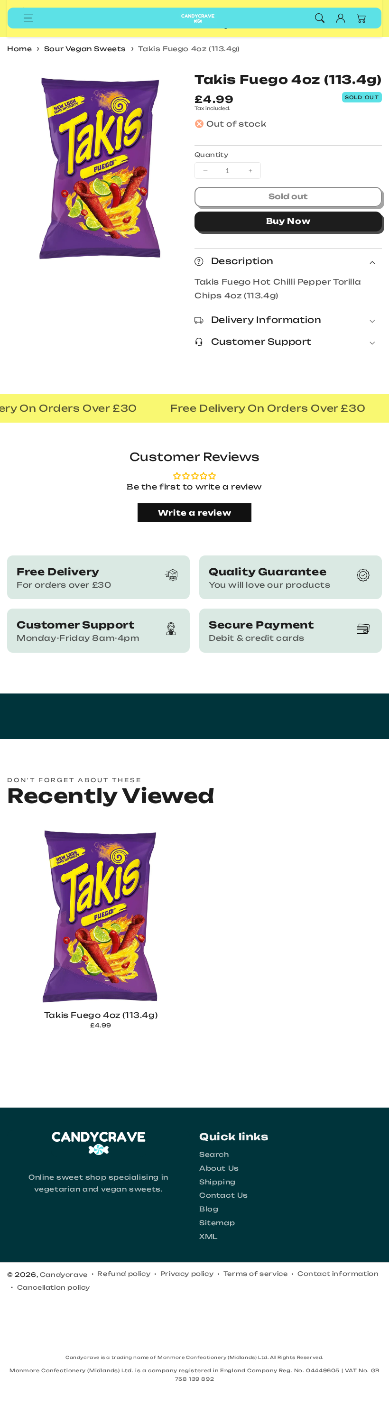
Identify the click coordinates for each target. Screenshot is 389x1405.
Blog (208, 1209)
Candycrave (64, 1274)
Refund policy (123, 1273)
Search (214, 1154)
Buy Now (288, 221)
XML (208, 1236)
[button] (28, 18)
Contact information (338, 1273)
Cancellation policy (53, 1287)
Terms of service (255, 1273)
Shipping (217, 1182)
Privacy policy (186, 1273)
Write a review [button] (194, 513)
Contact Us (223, 1195)
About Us (219, 1168)
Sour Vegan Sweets (85, 49)
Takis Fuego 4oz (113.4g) (189, 49)
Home (19, 49)
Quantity (211, 154)
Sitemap (217, 1223)
